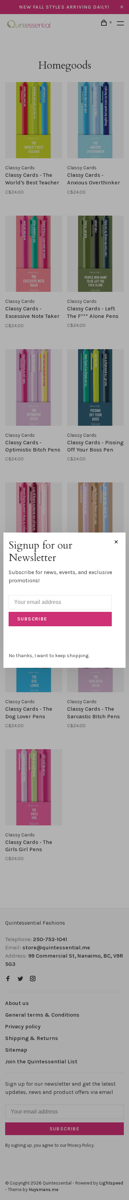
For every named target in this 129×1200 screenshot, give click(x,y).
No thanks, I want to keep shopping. (49, 656)
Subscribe (32, 619)
